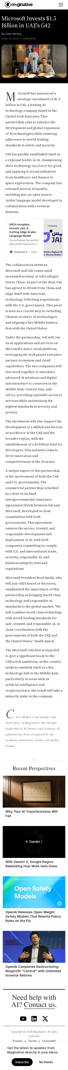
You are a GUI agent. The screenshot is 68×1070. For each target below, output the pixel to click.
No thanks (46, 1062)
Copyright (48, 1041)
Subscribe (22, 1062)
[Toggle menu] (61, 4)
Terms (32, 1041)
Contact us (39, 1004)
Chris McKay (13, 33)
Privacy (18, 1041)
